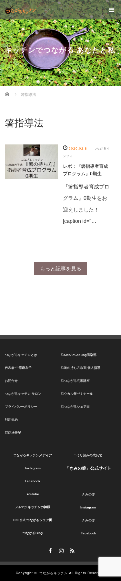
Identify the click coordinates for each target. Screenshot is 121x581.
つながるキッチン (53, 573)
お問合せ (11, 380)
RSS (71, 549)
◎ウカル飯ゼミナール (77, 393)
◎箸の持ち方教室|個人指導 (80, 368)
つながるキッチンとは (21, 355)
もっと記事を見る (60, 268)
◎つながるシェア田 (75, 406)
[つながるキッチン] (20, 9)
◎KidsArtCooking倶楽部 (78, 355)
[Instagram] (61, 549)
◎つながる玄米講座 (75, 380)
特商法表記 (13, 432)
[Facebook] (50, 549)
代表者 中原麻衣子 (18, 368)
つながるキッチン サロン (23, 393)
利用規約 (11, 419)
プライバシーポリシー (21, 406)
